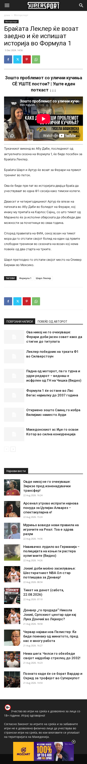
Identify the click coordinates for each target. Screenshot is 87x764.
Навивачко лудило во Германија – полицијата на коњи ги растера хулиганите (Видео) (51, 551)
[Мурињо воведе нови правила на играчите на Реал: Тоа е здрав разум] (12, 531)
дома (7, 15)
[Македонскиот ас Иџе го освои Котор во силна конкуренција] (14, 434)
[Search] (81, 5)
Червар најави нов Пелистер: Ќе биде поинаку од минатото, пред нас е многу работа (50, 636)
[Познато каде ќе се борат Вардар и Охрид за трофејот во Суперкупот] (12, 679)
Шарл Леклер (43, 278)
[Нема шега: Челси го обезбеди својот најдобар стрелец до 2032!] (12, 659)
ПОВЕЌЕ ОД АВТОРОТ (52, 321)
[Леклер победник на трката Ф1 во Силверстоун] (14, 356)
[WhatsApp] (36, 59)
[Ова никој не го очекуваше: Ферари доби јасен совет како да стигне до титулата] (14, 337)
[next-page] (13, 449)
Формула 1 (25, 278)
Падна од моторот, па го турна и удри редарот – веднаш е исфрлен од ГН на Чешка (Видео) (53, 375)
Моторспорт (21, 15)
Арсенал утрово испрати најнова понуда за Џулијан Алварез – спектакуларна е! (50, 507)
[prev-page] (6, 449)
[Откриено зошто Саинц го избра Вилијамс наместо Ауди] (14, 415)
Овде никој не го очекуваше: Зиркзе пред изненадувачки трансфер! (47, 486)
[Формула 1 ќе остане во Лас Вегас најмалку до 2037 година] (14, 395)
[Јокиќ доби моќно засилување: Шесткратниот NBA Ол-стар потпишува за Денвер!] (12, 574)
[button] (6, 5)
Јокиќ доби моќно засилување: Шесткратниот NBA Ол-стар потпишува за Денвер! (49, 572)
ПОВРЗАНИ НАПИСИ (19, 321)
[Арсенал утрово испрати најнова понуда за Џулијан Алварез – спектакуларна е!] (12, 509)
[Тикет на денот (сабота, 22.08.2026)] (12, 596)
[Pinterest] (27, 59)
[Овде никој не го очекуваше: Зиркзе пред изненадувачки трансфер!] (12, 487)
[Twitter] (17, 59)
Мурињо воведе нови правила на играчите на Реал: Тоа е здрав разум (51, 529)
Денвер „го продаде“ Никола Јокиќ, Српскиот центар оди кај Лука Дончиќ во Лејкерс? (49, 614)
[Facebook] (8, 59)
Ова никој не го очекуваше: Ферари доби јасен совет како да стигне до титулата (54, 336)
